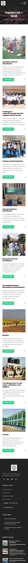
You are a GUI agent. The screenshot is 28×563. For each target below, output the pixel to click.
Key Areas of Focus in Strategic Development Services (12, 523)
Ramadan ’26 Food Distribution (10, 63)
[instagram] (16, 479)
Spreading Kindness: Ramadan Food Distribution (14, 286)
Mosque (6, 335)
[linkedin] (8, 479)
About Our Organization (10, 518)
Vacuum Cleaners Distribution (10, 210)
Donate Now (8, 79)
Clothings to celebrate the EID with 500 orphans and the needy (13, 113)
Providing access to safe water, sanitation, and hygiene (12, 385)
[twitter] (12, 479)
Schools (6, 435)
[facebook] (4, 479)
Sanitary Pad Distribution (13, 161)
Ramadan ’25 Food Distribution (10, 260)
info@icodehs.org (9, 507)
